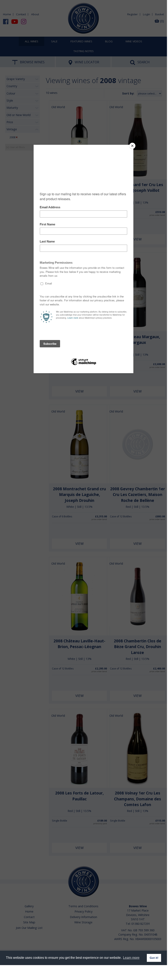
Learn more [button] (131, 957)
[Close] (132, 146)
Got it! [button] (154, 957)
